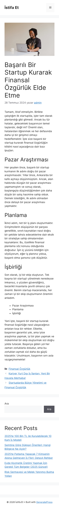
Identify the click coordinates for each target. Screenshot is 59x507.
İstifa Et (12, 7)
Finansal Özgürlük (19, 368)
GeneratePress (44, 502)
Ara (7, 403)
